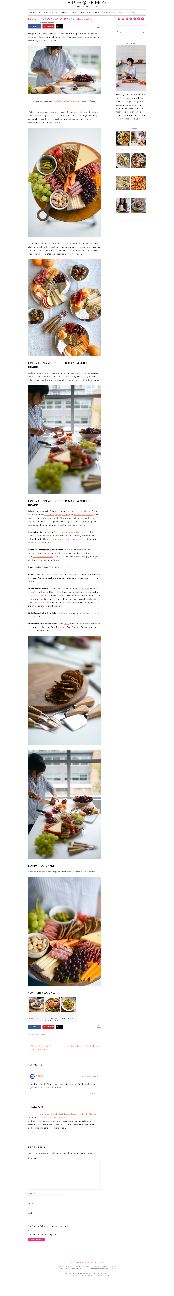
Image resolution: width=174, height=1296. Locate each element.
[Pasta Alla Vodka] (138, 189)
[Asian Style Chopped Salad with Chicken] (123, 167)
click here (32, 595)
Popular (43, 1034)
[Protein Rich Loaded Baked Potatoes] (138, 212)
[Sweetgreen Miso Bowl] (123, 145)
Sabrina (40, 1076)
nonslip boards (64, 539)
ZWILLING (49, 514)
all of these (81, 539)
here (56, 380)
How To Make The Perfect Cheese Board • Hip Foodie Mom (66, 1114)
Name (31, 1194)
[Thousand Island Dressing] (123, 212)
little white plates (54, 574)
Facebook (73, 1262)
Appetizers (37, 1034)
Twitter (81, 1262)
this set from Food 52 (83, 514)
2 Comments (51, 22)
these (69, 574)
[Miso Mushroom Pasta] (123, 189)
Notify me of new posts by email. (43, 1234)
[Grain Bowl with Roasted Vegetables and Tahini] (138, 167)
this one (64, 567)
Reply (95, 1093)
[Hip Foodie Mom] (87, 7)
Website (32, 1213)
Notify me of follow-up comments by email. (48, 1226)
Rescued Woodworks (43, 556)
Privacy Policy (99, 1262)
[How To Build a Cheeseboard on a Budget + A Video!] (138, 145)
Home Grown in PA (42, 602)
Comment (33, 1158)
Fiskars (65, 514)
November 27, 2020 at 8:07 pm (90, 1076)
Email (31, 1203)
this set (31, 592)
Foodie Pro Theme (102, 1275)
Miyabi (58, 514)
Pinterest (88, 1262)
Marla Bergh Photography (65, 101)
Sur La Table (83, 588)
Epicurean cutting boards (66, 532)
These (94, 613)
